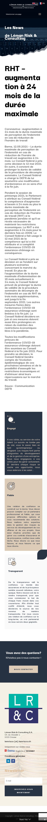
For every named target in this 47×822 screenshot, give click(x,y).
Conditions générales (15, 755)
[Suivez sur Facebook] (13, 761)
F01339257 (30, 751)
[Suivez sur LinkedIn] (8, 761)
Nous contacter (23, 669)
